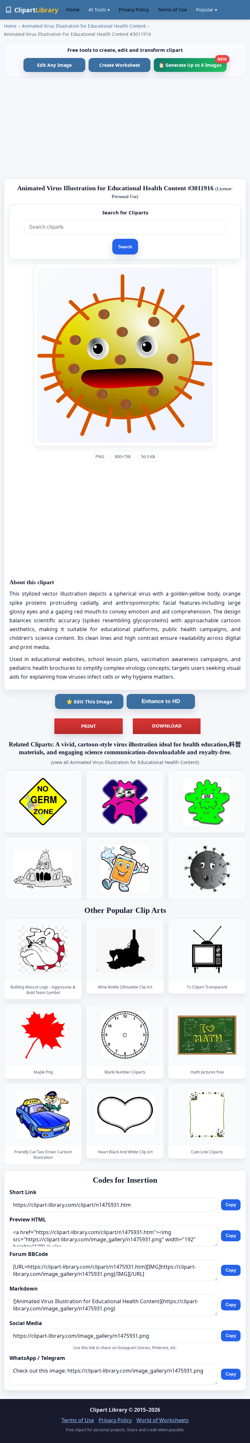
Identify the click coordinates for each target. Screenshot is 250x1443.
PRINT (88, 726)
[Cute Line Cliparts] (207, 1114)
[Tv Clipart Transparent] (207, 950)
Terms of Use (172, 10)
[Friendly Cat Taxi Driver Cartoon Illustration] (43, 1114)
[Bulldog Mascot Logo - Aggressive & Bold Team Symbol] (43, 950)
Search (125, 246)
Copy (231, 1205)
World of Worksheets (162, 1420)
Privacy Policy (134, 10)
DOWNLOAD (167, 725)
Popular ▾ (206, 10)
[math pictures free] (207, 1035)
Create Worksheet (119, 65)
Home (72, 10)
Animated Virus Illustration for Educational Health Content (84, 26)
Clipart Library (108, 1409)
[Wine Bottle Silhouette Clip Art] (125, 950)
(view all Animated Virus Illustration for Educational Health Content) (125, 762)
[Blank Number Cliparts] (125, 1035)
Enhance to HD (161, 701)
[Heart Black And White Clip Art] (125, 1114)
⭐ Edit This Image (89, 701)
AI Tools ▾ (99, 10)
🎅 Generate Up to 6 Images (193, 63)
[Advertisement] (125, 127)
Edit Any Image (54, 65)
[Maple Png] (43, 1035)
